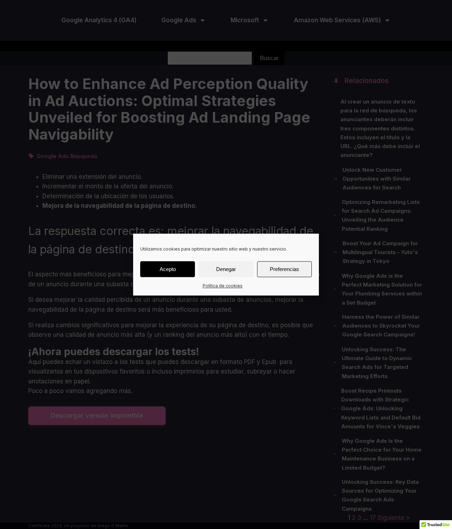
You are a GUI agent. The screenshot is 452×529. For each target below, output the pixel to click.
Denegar (226, 269)
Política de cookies (223, 285)
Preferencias (284, 269)
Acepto (168, 269)
